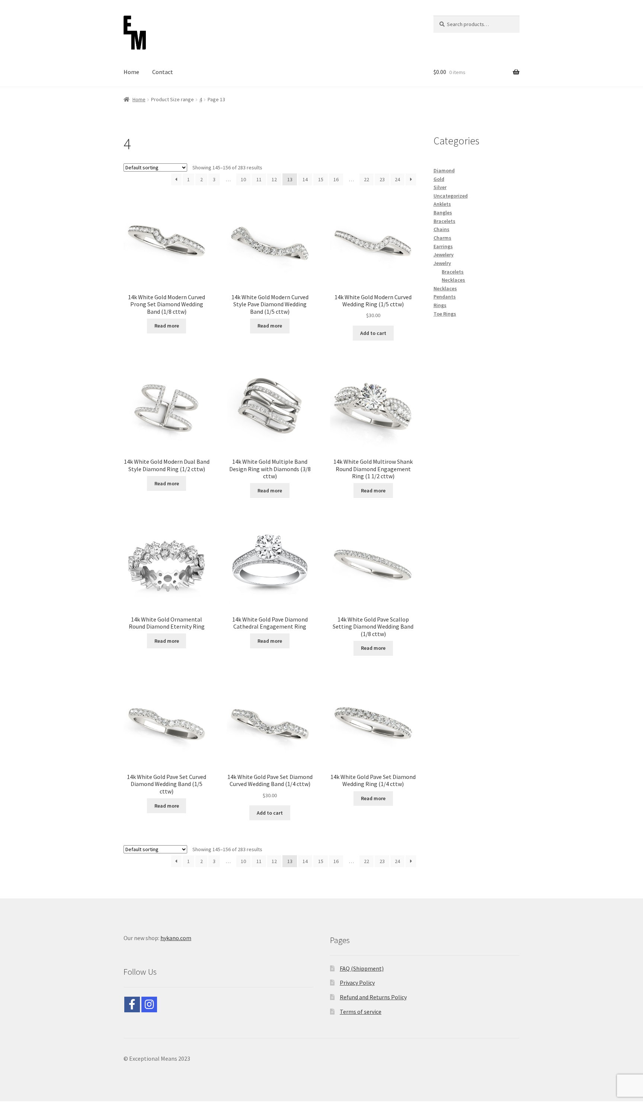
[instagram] (149, 1004)
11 (259, 179)
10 (243, 179)
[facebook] (132, 1004)
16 (336, 179)
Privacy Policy (357, 982)
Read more (166, 325)
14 (305, 179)
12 (274, 179)
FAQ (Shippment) (362, 968)
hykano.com (175, 938)
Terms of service (360, 1011)
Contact (162, 72)
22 (366, 179)
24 (397, 179)
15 (320, 179)
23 (382, 179)
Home (131, 72)
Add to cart (373, 333)
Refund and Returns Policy (373, 997)
